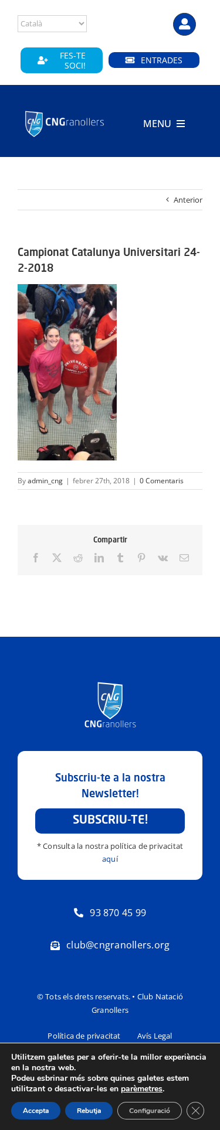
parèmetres (142, 1089)
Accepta (36, 1110)
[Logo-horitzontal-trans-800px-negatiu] (64, 112)
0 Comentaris (162, 481)
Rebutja (89, 1110)
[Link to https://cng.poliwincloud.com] (184, 24)
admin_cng (45, 481)
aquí (110, 859)
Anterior (188, 199)
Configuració (149, 1110)
